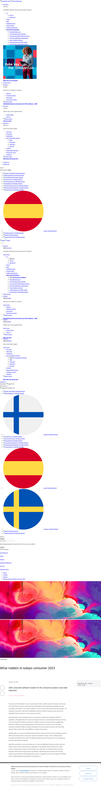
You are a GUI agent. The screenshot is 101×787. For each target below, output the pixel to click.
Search (2, 547)
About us (9, 340)
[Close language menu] (8, 386)
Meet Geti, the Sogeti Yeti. (10, 158)
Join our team (7, 121)
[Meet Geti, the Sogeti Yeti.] (52, 157)
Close (9, 170)
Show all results (4, 569)
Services (9, 248)
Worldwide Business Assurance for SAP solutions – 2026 (20, 104)
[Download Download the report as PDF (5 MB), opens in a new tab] (97, 683)
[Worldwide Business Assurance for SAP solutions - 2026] (52, 102)
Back (5, 248)
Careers (9, 321)
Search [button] (2, 167)
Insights (9, 298)
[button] (8, 106)
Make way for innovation (10, 80)
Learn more (6, 254)
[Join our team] (52, 119)
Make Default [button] (21, 173)
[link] (11, 1)
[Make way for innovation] (52, 62)
